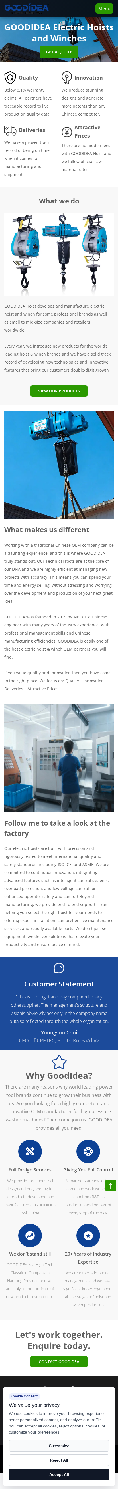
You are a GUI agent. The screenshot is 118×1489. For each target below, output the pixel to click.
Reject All (59, 1460)
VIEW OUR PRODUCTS (59, 391)
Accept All (59, 1474)
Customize (59, 1446)
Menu (104, 8)
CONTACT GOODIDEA (59, 1361)
